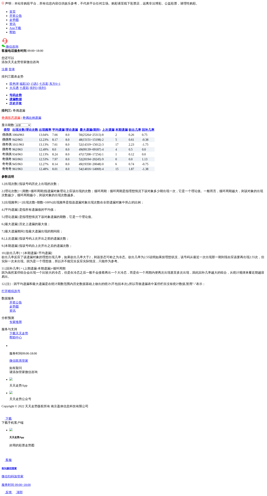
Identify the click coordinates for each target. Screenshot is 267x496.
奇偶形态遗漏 (11, 117)
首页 (12, 11)
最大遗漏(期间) (90, 129)
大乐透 (14, 88)
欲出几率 (135, 129)
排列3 (34, 88)
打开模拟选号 (11, 291)
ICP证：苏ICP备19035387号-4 (109, 406)
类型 (7, 129)
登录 (12, 69)
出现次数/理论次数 (25, 129)
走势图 (14, 19)
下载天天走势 (18, 333)
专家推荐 (15, 322)
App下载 (15, 28)
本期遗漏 (121, 129)
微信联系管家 (18, 360)
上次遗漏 (108, 129)
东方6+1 (54, 83)
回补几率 (148, 129)
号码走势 (15, 95)
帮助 (12, 32)
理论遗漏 (71, 129)
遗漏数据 (15, 99)
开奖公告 (15, 15)
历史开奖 (15, 103)
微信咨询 (12, 46)
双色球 (14, 83)
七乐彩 (43, 83)
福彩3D (25, 83)
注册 (5, 69)
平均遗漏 (58, 129)
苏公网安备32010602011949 (20, 414)
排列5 (42, 88)
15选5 (34, 83)
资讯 (12, 24)
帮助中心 (15, 337)
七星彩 (24, 88)
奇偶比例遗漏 (31, 117)
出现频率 (45, 129)
